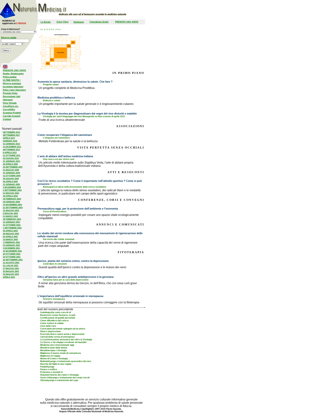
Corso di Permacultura (54, 211)
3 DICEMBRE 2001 (11, 248)
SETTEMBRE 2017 (11, 135)
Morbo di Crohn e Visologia (54, 358)
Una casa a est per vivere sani (58, 159)
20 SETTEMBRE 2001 (13, 260)
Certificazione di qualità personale (57, 318)
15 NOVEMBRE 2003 (12, 205)
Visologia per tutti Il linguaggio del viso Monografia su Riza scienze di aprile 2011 (84, 116)
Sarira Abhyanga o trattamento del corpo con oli (64, 377)
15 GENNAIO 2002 (11, 245)
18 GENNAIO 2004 (11, 202)
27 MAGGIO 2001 (11, 268)
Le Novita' (46, 22)
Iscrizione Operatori (13, 86)
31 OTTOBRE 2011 (11, 155)
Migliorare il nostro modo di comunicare (60, 353)
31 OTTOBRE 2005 (11, 176)
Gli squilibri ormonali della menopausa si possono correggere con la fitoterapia (89, 302)
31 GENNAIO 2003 (11, 222)
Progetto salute (51, 84)
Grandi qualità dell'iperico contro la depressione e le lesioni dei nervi (82, 267)
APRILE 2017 (9, 138)
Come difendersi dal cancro (54, 320)
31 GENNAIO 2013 (11, 144)
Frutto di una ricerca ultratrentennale (62, 119)
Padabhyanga (47, 366)
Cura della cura (48, 326)
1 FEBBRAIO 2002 (11, 242)
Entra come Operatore (14, 90)
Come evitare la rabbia (52, 323)
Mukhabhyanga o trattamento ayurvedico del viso (65, 361)
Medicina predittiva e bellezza (56, 97)
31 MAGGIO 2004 (11, 193)
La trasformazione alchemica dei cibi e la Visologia (66, 339)
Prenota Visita (10, 93)
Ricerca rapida (8, 37)
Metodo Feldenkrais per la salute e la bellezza (68, 141)
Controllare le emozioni (55, 264)
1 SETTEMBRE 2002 (12, 228)
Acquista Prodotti (12, 113)
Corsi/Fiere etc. (11, 106)
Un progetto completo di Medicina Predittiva (67, 87)
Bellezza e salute (51, 100)
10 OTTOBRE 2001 (11, 257)
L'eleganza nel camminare (56, 138)
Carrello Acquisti (11, 116)
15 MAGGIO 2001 (11, 274)
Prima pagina (9, 77)
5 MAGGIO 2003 (10, 213)
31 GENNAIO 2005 (11, 173)
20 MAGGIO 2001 (11, 271)
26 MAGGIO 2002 (11, 234)
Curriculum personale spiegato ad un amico (62, 328)
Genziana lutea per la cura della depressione (66, 280)
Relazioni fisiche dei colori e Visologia (59, 375)
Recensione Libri (11, 96)
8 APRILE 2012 (10, 152)
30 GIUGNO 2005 (11, 178)
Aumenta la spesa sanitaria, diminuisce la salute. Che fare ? (74, 81)
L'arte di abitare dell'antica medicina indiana (65, 156)
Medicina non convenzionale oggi (57, 345)
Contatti (7, 119)
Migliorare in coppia (50, 356)
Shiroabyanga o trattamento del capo (59, 380)
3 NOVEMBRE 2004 (12, 187)
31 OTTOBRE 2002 (11, 225)
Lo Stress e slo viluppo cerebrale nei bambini (63, 342)
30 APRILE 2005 (10, 181)
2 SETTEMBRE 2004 (12, 190)
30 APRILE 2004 (10, 196)
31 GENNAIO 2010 (11, 161)
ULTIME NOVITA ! (11, 80)
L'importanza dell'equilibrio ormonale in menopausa (70, 296)
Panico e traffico (48, 369)
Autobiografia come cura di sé (55, 312)
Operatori (8, 100)
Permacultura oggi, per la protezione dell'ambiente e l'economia (77, 208)
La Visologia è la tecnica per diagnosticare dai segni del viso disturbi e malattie (87, 113)
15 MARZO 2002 (10, 239)
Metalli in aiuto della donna (53, 347)
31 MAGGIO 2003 (11, 210)
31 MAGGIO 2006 (11, 170)
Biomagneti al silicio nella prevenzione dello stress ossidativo (74, 187)
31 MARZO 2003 (10, 216)
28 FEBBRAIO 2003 (12, 219)
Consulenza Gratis (98, 22)
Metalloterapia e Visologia (53, 350)
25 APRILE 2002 (10, 231)
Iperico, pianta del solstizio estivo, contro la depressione (73, 260)
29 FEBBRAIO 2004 (12, 199)
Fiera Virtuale (10, 103)
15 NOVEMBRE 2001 (12, 251)
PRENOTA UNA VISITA (126, 22)
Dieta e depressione (50, 331)
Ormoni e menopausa (54, 299)
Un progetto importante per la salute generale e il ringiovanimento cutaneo (86, 103)
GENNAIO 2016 (10, 141)
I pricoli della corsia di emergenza (57, 337)
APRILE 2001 (9, 277)
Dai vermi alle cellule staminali (58, 239)
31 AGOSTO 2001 (11, 263)
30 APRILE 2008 (10, 164)
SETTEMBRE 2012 (11, 150)
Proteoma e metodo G (51, 372)
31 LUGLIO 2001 (10, 265)
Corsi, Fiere (62, 22)
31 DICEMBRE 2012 (12, 147)
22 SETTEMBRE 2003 (13, 207)
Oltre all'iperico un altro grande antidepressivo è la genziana (75, 276)
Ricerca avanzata (12, 83)
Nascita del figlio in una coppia (55, 364)
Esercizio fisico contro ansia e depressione (62, 334)
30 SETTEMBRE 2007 (13, 167)
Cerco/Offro (9, 109)
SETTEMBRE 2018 (11, 132)
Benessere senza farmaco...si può (57, 315)
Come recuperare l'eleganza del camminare (64, 134)
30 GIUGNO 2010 (11, 158)
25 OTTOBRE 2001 (11, 254)
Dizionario (79, 22)
